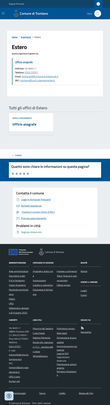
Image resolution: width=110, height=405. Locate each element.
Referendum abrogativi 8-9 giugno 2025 (19, 310)
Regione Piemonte (16, 3)
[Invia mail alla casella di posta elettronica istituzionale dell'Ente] (19, 357)
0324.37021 (31, 72)
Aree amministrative (18, 271)
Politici (12, 299)
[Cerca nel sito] (96, 13)
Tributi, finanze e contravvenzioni (67, 278)
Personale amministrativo (19, 292)
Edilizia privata (63, 285)
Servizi (42, 393)
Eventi (84, 295)
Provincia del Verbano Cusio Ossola (43, 331)
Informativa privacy (66, 328)
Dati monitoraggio (17, 393)
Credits (62, 393)
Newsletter (86, 332)
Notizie (84, 271)
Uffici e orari (14, 376)
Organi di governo (17, 285)
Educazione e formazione (43, 292)
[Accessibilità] (9, 396)
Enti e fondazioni (17, 280)
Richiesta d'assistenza (66, 373)
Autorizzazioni (39, 280)
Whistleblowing (40, 356)
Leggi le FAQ (63, 353)
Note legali (62, 333)
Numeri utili (14, 381)
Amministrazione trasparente (67, 348)
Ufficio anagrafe (24, 62)
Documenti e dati (17, 276)
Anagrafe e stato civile (43, 274)
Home (14, 37)
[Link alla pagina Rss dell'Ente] (82, 328)
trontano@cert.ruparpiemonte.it (37, 80)
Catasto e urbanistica (43, 285)
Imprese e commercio (67, 271)
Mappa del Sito (86, 393)
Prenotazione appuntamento (67, 366)
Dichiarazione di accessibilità (66, 340)
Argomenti (26, 37)
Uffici (11, 303)
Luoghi (84, 290)
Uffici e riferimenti (22, 118)
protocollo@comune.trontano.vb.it (40, 76)
